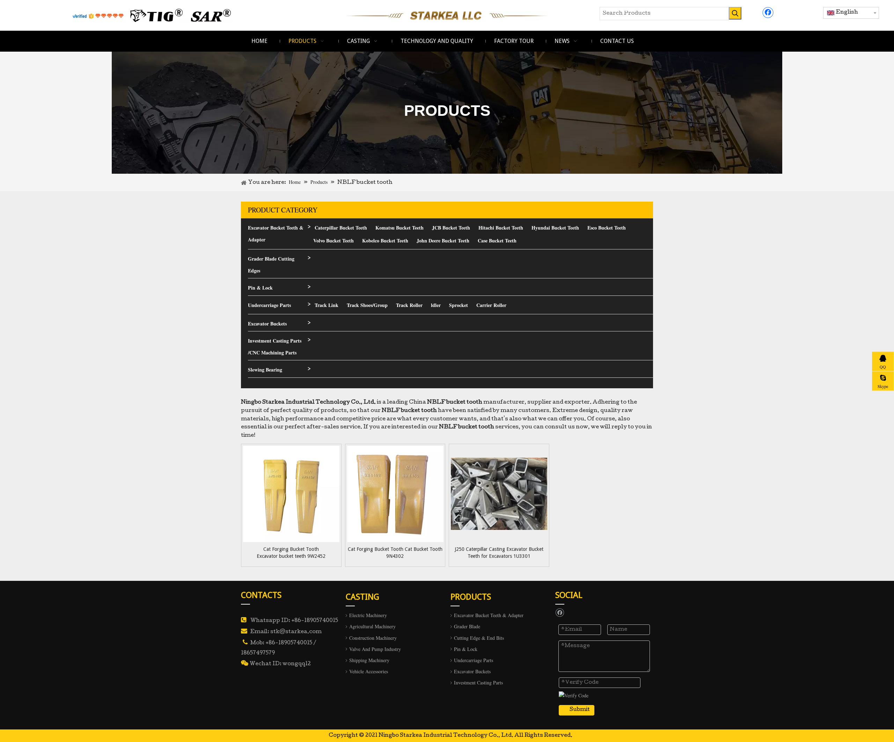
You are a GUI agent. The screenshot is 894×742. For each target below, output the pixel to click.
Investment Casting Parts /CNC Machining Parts (274, 346)
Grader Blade (467, 626)
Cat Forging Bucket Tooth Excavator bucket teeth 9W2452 (291, 552)
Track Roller (409, 305)
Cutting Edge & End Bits (479, 638)
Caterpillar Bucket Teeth (341, 227)
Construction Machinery (373, 638)
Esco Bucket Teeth (606, 227)
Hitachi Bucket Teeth (500, 227)
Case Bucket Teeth (497, 240)
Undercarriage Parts (269, 305)
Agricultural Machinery (372, 626)
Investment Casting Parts (478, 682)
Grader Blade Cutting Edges (271, 264)
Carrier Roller (491, 305)
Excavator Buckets (267, 323)
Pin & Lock (260, 287)
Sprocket (458, 305)
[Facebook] (768, 12)
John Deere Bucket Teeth (443, 240)
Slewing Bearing (265, 369)
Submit (580, 710)
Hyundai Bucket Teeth (555, 227)
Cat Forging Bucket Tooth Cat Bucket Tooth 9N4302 (395, 552)
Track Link (326, 305)
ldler (436, 305)
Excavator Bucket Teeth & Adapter (275, 233)
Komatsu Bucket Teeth (399, 227)
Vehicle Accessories (368, 671)
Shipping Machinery (369, 660)
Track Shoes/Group (367, 305)
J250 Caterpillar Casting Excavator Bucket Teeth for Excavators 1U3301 (499, 552)
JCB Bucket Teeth (451, 227)
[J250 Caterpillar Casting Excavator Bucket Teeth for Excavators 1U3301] (499, 493)
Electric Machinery (368, 615)
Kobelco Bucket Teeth (385, 240)
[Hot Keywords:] (735, 13)
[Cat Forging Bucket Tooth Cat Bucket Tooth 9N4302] (395, 493)
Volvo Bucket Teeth (333, 240)
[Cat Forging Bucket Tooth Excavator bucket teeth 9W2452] (291, 493)
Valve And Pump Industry (375, 649)
